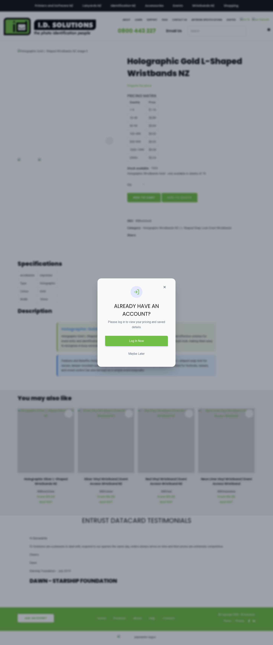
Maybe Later (136, 353)
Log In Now (136, 341)
